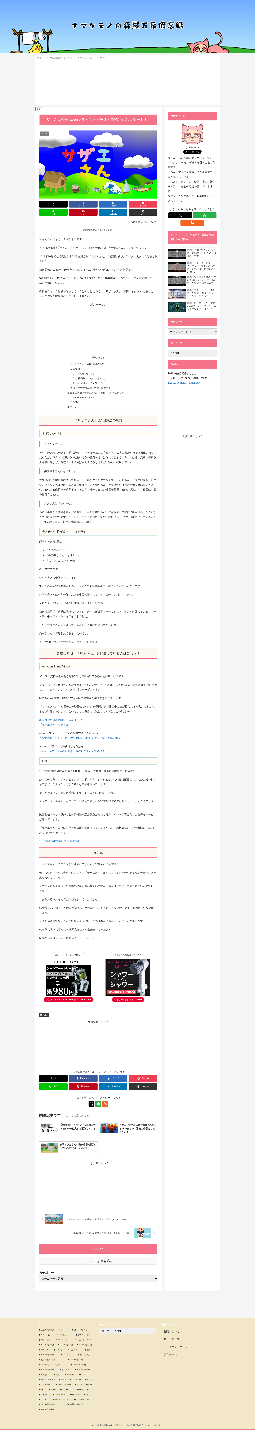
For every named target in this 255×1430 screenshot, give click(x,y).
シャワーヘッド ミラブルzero (128, 999)
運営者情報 (170, 1354)
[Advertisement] (127, 81)
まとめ (73, 407)
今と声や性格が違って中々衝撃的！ (92, 388)
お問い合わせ (172, 1331)
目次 (94, 357)
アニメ (45, 1015)
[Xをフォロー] (91, 1104)
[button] (143, 212)
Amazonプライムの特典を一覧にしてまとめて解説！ (73, 751)
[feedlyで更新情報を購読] (98, 1104)
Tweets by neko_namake (182, 382)
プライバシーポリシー (177, 1346)
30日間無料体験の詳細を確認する (59, 719)
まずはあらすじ (81, 368)
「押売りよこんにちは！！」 (91, 378)
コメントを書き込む (98, 1261)
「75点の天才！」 (85, 373)
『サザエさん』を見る (52, 724)
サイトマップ (172, 1339)
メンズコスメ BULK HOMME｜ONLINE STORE (68, 999)
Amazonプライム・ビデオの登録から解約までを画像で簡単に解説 (81, 737)
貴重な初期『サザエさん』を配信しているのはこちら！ (99, 392)
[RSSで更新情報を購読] (105, 1104)
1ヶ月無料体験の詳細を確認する (58, 841)
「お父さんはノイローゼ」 (90, 383)
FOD (75, 402)
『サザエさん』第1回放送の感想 (87, 364)
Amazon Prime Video (84, 397)
